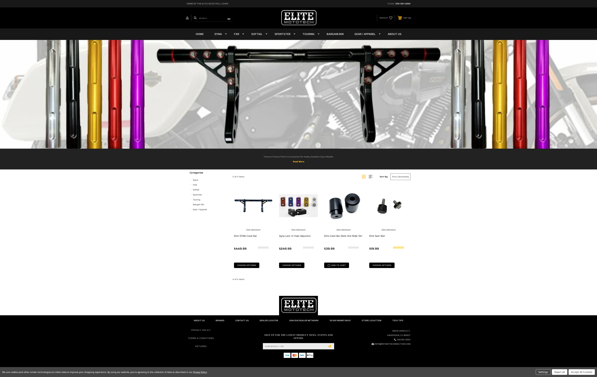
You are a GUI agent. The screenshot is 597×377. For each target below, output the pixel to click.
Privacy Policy (201, 330)
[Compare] (268, 207)
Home (200, 34)
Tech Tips (397, 320)
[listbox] (400, 176)
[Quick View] (268, 191)
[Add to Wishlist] (268, 199)
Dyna (218, 34)
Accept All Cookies (581, 372)
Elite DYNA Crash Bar (245, 236)
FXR (236, 34)
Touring (309, 34)
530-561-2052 (402, 3)
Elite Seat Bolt (377, 236)
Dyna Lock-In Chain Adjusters (295, 236)
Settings (543, 372)
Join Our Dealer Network (304, 320)
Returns (201, 346)
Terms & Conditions (201, 338)
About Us (394, 34)
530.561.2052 (403, 339)
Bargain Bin (335, 34)
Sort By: (384, 176)
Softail (256, 34)
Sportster (282, 34)
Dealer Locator (269, 320)
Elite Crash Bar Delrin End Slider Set (343, 236)
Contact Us (242, 320)
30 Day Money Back (340, 320)
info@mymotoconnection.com (392, 344)
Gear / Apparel (365, 34)
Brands (220, 320)
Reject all (559, 372)
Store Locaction (371, 320)
